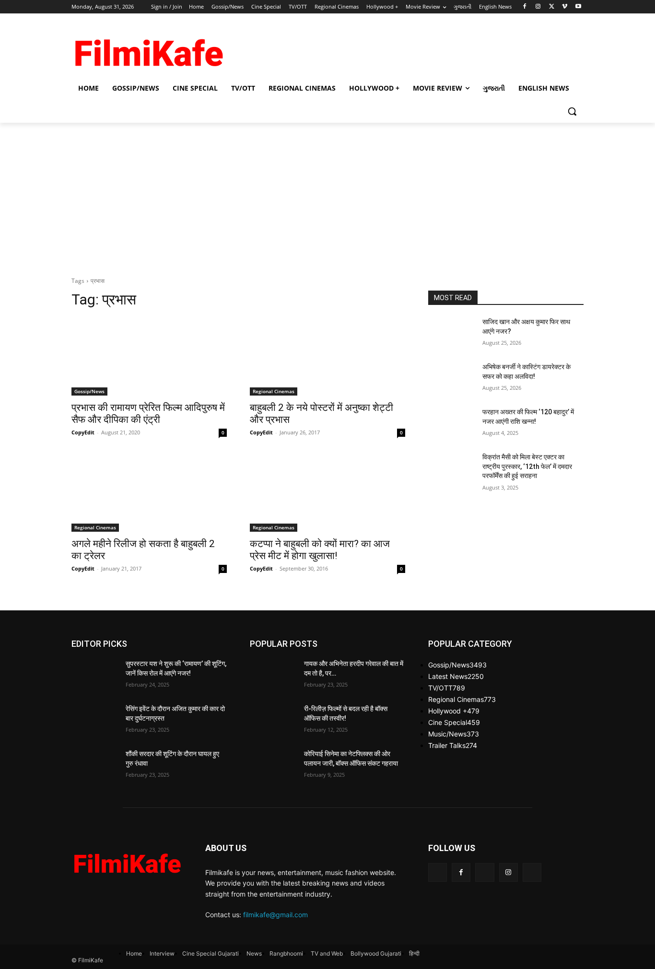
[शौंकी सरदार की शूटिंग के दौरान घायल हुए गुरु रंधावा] (94, 765)
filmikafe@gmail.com (275, 915)
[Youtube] (578, 6)
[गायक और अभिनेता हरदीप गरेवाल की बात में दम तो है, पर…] (273, 675)
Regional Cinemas (273, 391)
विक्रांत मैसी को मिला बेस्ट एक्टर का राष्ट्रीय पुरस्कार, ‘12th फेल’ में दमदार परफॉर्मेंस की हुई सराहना (527, 466)
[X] (551, 6)
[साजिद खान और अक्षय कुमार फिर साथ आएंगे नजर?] (451, 333)
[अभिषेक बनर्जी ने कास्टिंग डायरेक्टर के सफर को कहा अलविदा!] (451, 378)
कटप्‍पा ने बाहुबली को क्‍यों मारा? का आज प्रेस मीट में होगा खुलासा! (320, 549)
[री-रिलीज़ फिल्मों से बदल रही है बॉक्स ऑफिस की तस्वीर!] (273, 720)
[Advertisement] (399, 48)
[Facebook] (524, 6)
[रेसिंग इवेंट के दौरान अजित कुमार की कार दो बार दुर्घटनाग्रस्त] (94, 720)
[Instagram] (538, 6)
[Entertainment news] (126, 861)
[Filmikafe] (148, 49)
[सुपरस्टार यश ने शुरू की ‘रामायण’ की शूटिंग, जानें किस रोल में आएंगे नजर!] (94, 675)
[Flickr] (484, 872)
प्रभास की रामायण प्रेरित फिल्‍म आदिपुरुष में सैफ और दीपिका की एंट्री (148, 413)
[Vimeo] (564, 6)
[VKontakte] (532, 872)
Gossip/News (89, 391)
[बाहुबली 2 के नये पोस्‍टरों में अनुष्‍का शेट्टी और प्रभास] (327, 357)
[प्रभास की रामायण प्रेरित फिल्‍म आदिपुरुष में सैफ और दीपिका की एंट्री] (149, 357)
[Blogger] (437, 872)
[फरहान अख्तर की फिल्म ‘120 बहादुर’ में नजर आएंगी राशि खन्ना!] (451, 424)
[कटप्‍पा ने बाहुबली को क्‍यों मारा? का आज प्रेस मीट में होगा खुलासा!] (327, 493)
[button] (572, 111)
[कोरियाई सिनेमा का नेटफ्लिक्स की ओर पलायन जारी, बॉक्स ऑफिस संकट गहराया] (273, 765)
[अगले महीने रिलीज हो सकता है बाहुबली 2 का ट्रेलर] (149, 493)
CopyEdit (82, 432)
